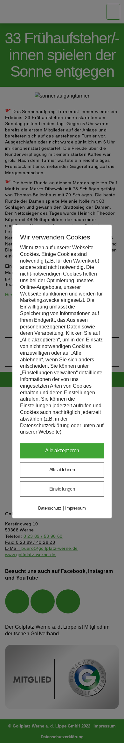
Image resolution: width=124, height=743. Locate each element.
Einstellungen (62, 489)
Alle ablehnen (62, 470)
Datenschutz (49, 508)
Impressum (75, 508)
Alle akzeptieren (62, 451)
